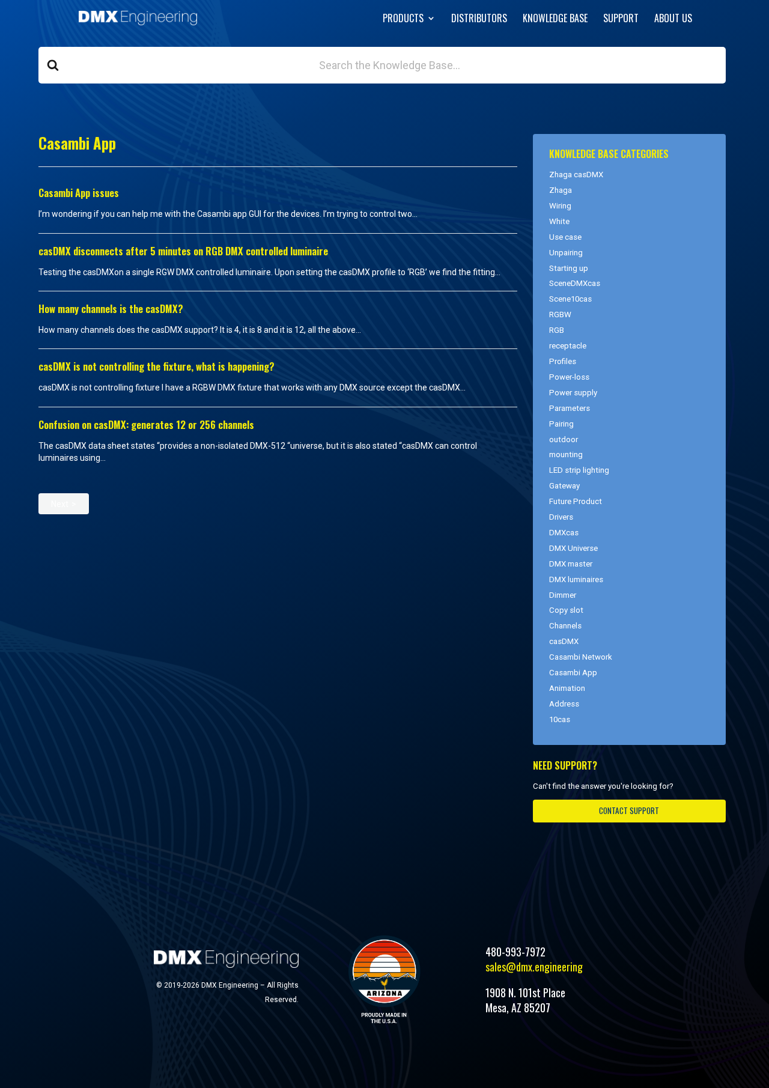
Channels (565, 625)
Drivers (561, 516)
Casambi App (573, 672)
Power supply (573, 392)
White (559, 221)
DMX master (570, 563)
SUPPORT (621, 19)
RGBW (560, 314)
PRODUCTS (403, 19)
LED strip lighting (579, 470)
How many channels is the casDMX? (110, 308)
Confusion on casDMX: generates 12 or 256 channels (146, 424)
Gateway (564, 485)
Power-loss (569, 376)
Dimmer (562, 595)
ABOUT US (673, 19)
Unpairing (566, 252)
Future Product (575, 501)
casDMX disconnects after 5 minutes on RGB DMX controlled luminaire (183, 250)
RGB (556, 330)
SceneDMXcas (574, 283)
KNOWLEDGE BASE (555, 19)
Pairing (561, 423)
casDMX (564, 641)
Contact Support (629, 810)
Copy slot (566, 610)
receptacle (567, 345)
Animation (567, 688)
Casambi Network (580, 656)
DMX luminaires (576, 579)
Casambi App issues (78, 192)
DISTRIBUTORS (479, 19)
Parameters (569, 408)
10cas (559, 719)
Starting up (568, 268)
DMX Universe (573, 548)
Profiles (562, 361)
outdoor (563, 439)
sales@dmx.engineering (534, 966)
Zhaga (560, 190)
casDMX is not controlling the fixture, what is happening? (156, 366)
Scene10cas (570, 298)
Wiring (560, 205)
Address (564, 703)
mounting (566, 454)
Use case (565, 237)
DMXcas (564, 532)
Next (59, 504)
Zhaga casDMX (576, 174)
